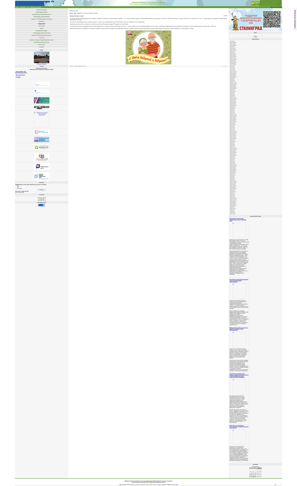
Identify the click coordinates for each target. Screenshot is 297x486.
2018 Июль (232, 80)
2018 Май (232, 78)
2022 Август (233, 146)
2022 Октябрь (233, 149)
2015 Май (232, 52)
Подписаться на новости (35, 7)
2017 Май (232, 66)
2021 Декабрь (233, 135)
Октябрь (79, 13)
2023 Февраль (233, 155)
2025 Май (232, 192)
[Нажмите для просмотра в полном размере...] (148, 64)
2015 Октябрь (233, 53)
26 (251, 476)
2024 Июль (232, 179)
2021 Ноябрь (233, 134)
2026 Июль (232, 212)
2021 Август (233, 130)
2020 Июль (232, 112)
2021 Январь (233, 120)
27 (82, 13)
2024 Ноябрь (233, 184)
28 (255, 476)
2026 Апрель (233, 208)
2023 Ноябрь (233, 167)
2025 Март (232, 190)
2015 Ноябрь (233, 55)
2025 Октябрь (233, 199)
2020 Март (232, 106)
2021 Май (232, 126)
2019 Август (233, 96)
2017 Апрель (233, 64)
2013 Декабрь (233, 42)
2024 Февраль (233, 172)
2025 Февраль (233, 188)
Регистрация (23, 7)
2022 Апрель (233, 141)
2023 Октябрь (233, 166)
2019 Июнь (232, 94)
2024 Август (233, 180)
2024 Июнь (232, 177)
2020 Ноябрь (233, 117)
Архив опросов (25, 191)
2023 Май (232, 159)
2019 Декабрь (233, 102)
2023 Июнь (232, 160)
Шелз (176, 484)
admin (80, 66)
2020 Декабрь (233, 119)
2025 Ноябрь (233, 201)
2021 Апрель (233, 124)
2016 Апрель (233, 57)
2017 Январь (233, 63)
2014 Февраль (233, 45)
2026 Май (232, 209)
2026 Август (233, 213)
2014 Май (232, 46)
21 (255, 474)
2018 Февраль (233, 75)
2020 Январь (233, 103)
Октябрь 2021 (255, 466)
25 (250, 476)
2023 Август (233, 163)
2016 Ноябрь (233, 60)
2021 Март (232, 123)
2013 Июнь (232, 41)
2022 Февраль (233, 138)
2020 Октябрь (233, 116)
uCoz (159, 484)
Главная (17, 7)
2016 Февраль (233, 56)
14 (255, 473)
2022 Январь (233, 137)
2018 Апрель (233, 77)
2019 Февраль (233, 88)
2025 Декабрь (233, 202)
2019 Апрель (233, 91)
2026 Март (232, 206)
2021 (75, 13)
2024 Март (232, 173)
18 (250, 474)
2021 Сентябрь (233, 131)
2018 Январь (233, 74)
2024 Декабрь (233, 185)
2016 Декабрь (233, 62)
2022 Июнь (232, 144)
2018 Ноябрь (233, 85)
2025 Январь (233, 187)
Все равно (19, 188)
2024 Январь (233, 170)
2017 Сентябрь (233, 71)
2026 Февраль (233, 205)
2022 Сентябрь (233, 148)
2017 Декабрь (233, 73)
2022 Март (232, 140)
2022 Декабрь (233, 152)
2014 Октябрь (233, 49)
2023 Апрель (233, 158)
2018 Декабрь (233, 87)
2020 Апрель (233, 108)
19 (251, 474)
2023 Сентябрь (233, 165)
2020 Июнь (232, 110)
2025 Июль (232, 195)
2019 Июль (232, 95)
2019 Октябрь (233, 99)
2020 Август (233, 113)
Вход (28, 7)
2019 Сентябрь (233, 98)
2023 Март (232, 156)
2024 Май (232, 176)
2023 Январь (233, 153)
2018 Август (233, 81)
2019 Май (232, 92)
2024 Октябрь (233, 183)
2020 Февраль (233, 105)
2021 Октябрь (233, 133)
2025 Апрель (233, 191)
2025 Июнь (232, 194)
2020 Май (232, 109)
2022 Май (232, 142)
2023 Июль (232, 162)
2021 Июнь (232, 127)
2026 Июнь (232, 211)
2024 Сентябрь (233, 181)
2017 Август (233, 70)
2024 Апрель (233, 174)
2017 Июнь (232, 67)
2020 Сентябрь (233, 114)
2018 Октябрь (233, 84)
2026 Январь (233, 204)
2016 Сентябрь (233, 59)
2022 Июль (232, 145)
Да (17, 185)
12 (251, 473)
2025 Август (233, 197)
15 (257, 473)
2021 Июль (232, 128)
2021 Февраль (233, 121)
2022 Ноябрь (233, 151)
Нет (18, 187)
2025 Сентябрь (233, 198)
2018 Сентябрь (233, 82)
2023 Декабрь (233, 169)
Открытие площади (41, 64)
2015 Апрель (233, 50)
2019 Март (232, 89)
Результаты (18, 191)
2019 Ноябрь (233, 101)
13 (253, 473)
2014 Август (233, 48)
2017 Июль (232, 69)
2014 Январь (233, 43)
